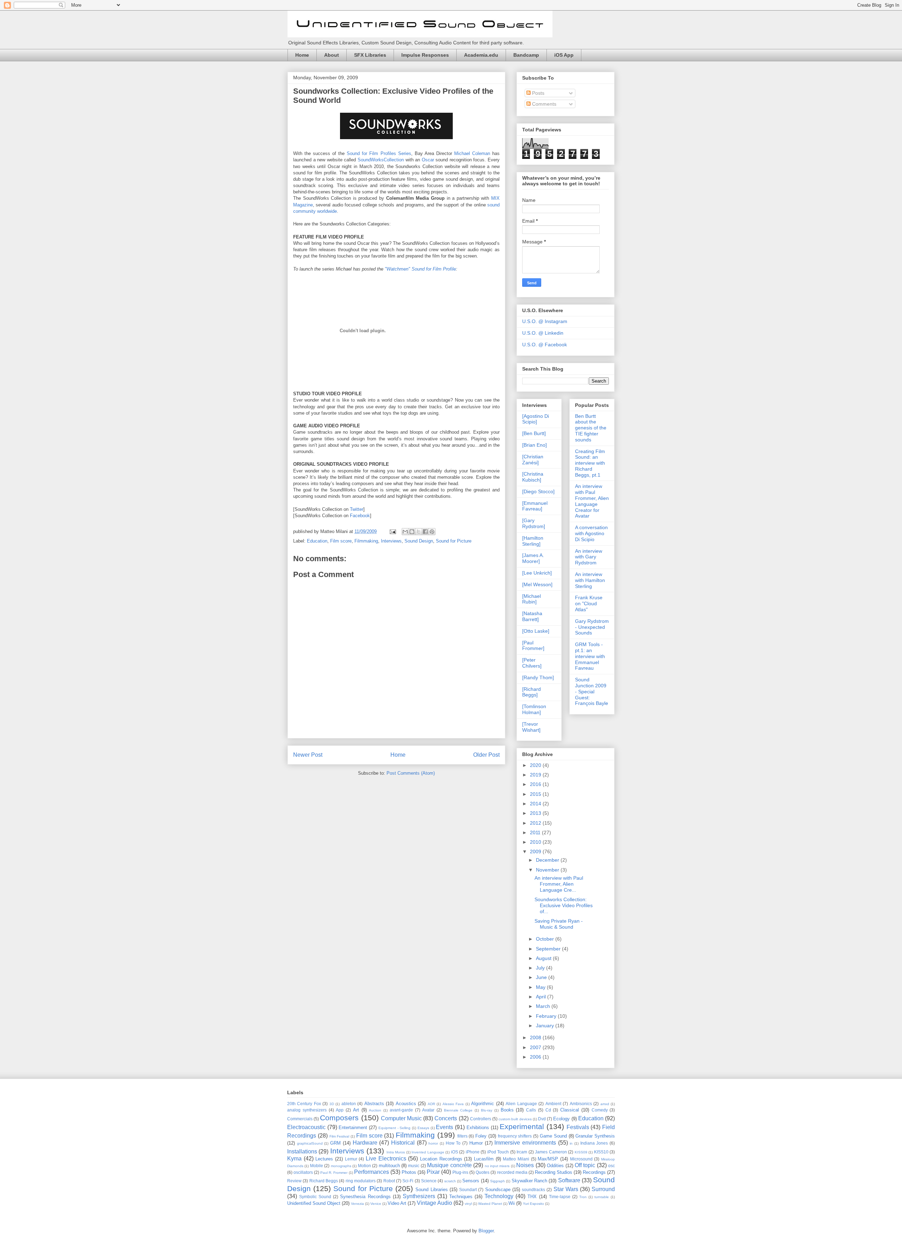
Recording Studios (553, 1172)
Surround (603, 1189)
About (331, 55)
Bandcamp (526, 55)
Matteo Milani (516, 1159)
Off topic (585, 1165)
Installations (302, 1151)
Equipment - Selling (394, 1128)
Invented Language (428, 1152)
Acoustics (406, 1103)
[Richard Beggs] (531, 692)
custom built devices (515, 1119)
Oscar (428, 159)
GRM (335, 1143)
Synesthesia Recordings (365, 1196)
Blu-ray (486, 1110)
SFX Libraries (370, 55)
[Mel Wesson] (537, 584)
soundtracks (533, 1189)
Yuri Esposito (533, 1204)
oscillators (303, 1172)
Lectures (324, 1159)
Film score (341, 541)
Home (302, 55)
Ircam (522, 1152)
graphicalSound (310, 1143)
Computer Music (401, 1118)
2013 (536, 813)
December (548, 860)
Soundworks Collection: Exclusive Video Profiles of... (564, 905)
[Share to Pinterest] (431, 531)
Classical (569, 1110)
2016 (536, 784)
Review (294, 1180)
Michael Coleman (472, 153)
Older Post (486, 755)
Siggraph (497, 1181)
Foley (481, 1136)
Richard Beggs (323, 1180)
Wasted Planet (490, 1204)
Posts (537, 93)
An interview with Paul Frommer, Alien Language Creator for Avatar (592, 501)
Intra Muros (396, 1152)
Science (429, 1180)
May (541, 987)
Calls (531, 1110)
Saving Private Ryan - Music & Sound (559, 924)
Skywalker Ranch (529, 1180)
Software (569, 1180)
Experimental (522, 1126)
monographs (341, 1166)
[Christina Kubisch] (532, 477)
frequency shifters (515, 1136)
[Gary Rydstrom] (533, 523)
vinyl (468, 1204)
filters (462, 1136)
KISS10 (601, 1152)
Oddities (555, 1165)
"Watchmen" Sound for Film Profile (420, 269)
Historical (403, 1143)
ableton (348, 1103)
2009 (536, 851)
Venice (375, 1204)
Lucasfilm (484, 1159)
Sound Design (418, 541)
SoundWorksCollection (381, 159)
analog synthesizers (307, 1110)
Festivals (578, 1127)
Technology (498, 1196)
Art (356, 1110)
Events (444, 1127)
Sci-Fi (407, 1180)
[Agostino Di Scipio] (535, 419)
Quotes (482, 1172)
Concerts (445, 1118)
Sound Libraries (431, 1189)
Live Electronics (386, 1159)
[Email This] (405, 531)
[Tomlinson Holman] (534, 709)
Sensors (470, 1180)
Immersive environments (525, 1143)
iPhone (473, 1152)
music (413, 1165)
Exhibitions (478, 1127)
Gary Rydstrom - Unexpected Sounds (592, 627)
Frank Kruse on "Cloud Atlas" (589, 603)
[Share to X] (418, 531)
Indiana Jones (594, 1143)
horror (433, 1143)
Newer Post (307, 755)
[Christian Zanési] (532, 459)
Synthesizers (419, 1196)
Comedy (600, 1110)
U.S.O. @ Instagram (544, 321)
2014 (536, 803)
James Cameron (551, 1152)
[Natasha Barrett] (532, 616)
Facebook (360, 515)
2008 (536, 1037)
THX (532, 1196)
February (547, 1016)
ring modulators (361, 1180)
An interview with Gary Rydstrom (588, 557)
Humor (476, 1143)
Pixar (433, 1172)
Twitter (356, 509)
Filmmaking (366, 541)
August (544, 958)
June (542, 977)
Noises (525, 1165)
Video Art (397, 1203)
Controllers (480, 1118)
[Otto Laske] (535, 631)
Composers (339, 1118)
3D (331, 1104)
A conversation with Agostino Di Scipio (591, 533)
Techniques (460, 1196)
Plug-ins (460, 1172)
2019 (536, 775)
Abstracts (374, 1103)
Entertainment (353, 1127)
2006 (536, 1057)
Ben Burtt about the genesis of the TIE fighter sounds (590, 427)
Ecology (561, 1118)
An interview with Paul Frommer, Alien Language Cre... (559, 884)
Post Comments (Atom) (411, 773)
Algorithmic (482, 1103)
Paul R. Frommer (333, 1173)
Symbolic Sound (315, 1196)
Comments (543, 104)
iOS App (564, 55)
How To (453, 1143)
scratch (450, 1181)
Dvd (542, 1118)
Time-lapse (559, 1196)
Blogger (486, 1230)
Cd (548, 1110)
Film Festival (339, 1136)
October (545, 939)
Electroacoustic (306, 1127)
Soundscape (498, 1189)
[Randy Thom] (538, 677)
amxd (604, 1104)
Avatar (428, 1110)
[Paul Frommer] (533, 645)
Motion (364, 1165)
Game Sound (553, 1136)
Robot (389, 1180)
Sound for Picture (453, 541)
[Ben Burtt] (534, 433)
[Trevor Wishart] (531, 727)
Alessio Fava (453, 1104)
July (541, 968)
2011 (536, 832)
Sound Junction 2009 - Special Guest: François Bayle (591, 691)
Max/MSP (548, 1159)
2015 (536, 794)
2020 (536, 765)
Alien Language (521, 1103)
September (549, 949)
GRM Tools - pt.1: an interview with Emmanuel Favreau (590, 656)
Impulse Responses (425, 55)
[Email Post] (392, 531)
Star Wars (566, 1189)
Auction (375, 1110)
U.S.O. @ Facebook (544, 344)
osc (611, 1165)
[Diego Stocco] (538, 491)
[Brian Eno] (534, 445)
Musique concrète (449, 1165)
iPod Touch (498, 1152)
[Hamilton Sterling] (532, 541)
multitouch (389, 1165)
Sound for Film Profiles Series (379, 153)
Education (317, 541)
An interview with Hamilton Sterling (590, 580)
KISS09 (581, 1152)
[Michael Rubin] (531, 599)
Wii (511, 1203)
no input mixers (497, 1166)
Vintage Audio (434, 1203)
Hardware (365, 1143)
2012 (536, 823)
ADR (431, 1104)
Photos (409, 1172)
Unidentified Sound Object (313, 1203)
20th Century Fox (304, 1103)
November (548, 870)
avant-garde (401, 1110)
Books (507, 1110)
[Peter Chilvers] (532, 663)
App (340, 1110)
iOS (454, 1152)
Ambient (553, 1103)
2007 (536, 1047)
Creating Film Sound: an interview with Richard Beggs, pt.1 (590, 463)
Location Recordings (441, 1159)
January (545, 1025)
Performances (371, 1172)
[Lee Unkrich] (537, 573)
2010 (536, 842)
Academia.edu (481, 55)
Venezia (357, 1204)
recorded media (512, 1172)
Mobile (316, 1165)
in (571, 1143)
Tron (583, 1197)
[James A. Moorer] (533, 558)
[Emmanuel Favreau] (535, 506)
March (543, 1006)
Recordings (594, 1172)
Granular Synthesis (595, 1136)
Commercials (300, 1118)
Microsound (581, 1159)
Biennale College (458, 1110)
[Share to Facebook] (425, 531)
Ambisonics (581, 1103)
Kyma (294, 1159)
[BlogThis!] (411, 531)
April (541, 996)
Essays (423, 1128)
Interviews (391, 541)
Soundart (468, 1189)
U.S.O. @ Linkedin (542, 333)
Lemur (351, 1159)
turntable (601, 1197)
